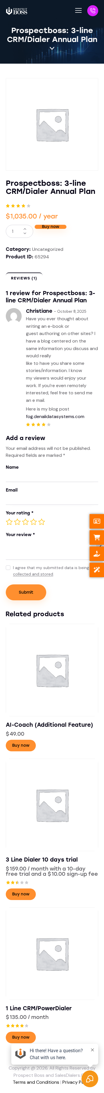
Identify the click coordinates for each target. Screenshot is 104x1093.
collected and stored (33, 574)
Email (12, 490)
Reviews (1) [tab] (24, 278)
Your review (20, 534)
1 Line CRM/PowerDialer (39, 1008)
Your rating (20, 513)
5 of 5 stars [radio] (41, 521)
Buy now (50, 227)
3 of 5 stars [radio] (25, 521)
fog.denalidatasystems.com (55, 416)
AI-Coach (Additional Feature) (49, 725)
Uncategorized (47, 249)
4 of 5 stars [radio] (33, 521)
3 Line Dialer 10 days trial (42, 859)
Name (12, 467)
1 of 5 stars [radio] (9, 521)
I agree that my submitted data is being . (51, 571)
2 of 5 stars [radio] (17, 521)
